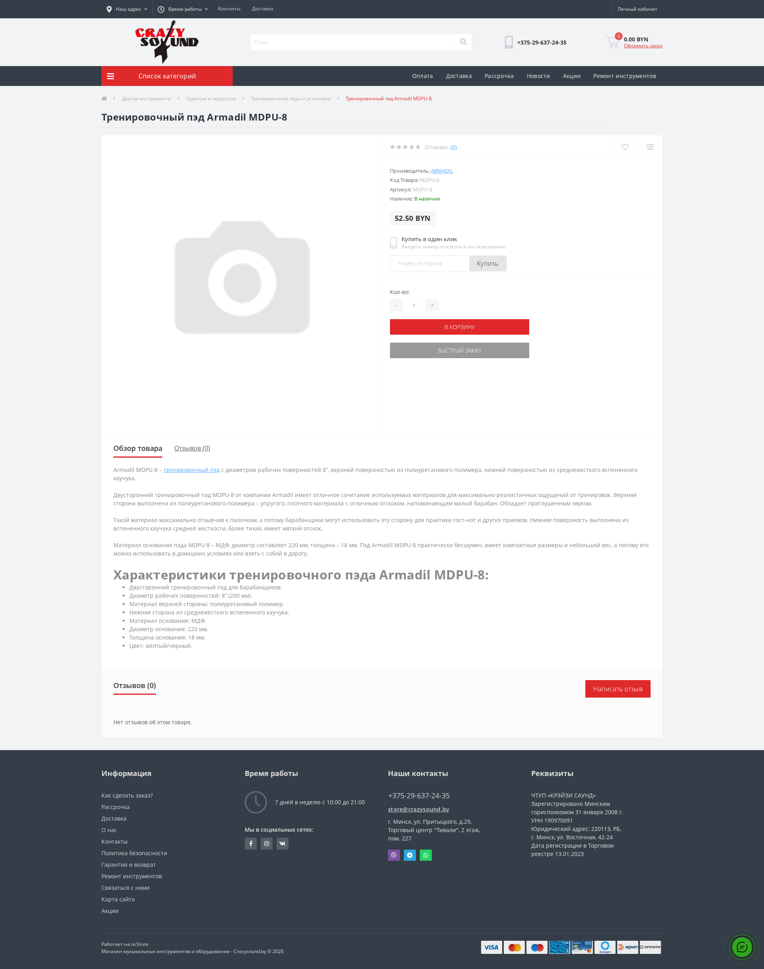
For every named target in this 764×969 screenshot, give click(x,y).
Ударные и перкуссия (211, 98)
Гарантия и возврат (128, 864)
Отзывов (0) (192, 448)
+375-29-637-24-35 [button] (419, 795)
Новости (538, 76)
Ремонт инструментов (624, 76)
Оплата (422, 76)
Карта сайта (118, 899)
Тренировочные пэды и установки (291, 98)
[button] (126, 9)
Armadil (442, 170)
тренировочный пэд (192, 470)
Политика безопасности (134, 853)
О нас (109, 830)
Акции (572, 76)
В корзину (415, 327)
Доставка (262, 8)
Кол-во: (400, 292)
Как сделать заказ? (127, 795)
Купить (488, 263)
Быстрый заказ (415, 350)
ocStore (139, 944)
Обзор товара (137, 448)
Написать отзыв (618, 688)
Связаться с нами (125, 887)
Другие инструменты (146, 98)
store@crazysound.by (419, 809)
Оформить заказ (643, 45)
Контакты (229, 8)
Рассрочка (499, 76)
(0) (453, 147)
